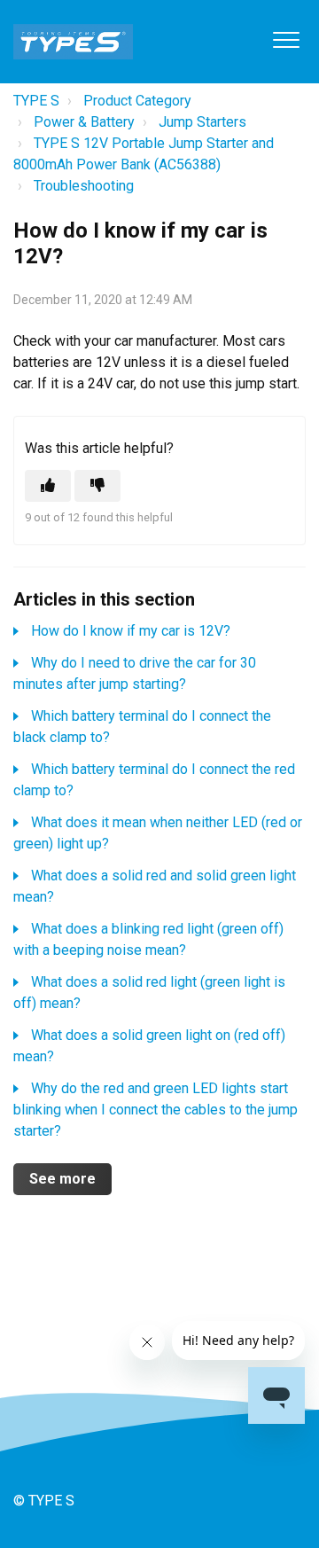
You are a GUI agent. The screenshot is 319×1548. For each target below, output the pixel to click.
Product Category (137, 100)
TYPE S (36, 100)
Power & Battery (84, 121)
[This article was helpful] (48, 486)
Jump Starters (202, 121)
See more (62, 1178)
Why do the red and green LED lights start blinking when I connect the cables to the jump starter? (155, 1109)
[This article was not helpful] (97, 486)
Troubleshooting (84, 185)
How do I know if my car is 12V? (130, 630)
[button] (286, 39)
